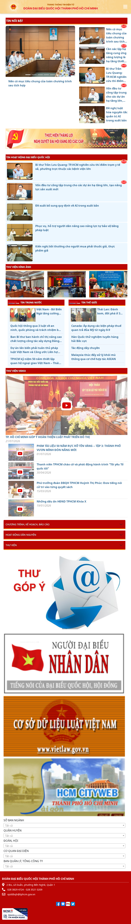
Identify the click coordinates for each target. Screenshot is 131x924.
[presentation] (7, 284)
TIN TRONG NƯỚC (31, 302)
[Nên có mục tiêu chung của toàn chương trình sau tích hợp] (28, 75)
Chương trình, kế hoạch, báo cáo (27, 524)
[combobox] (64, 825)
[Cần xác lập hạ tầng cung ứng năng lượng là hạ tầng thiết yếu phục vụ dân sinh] (34, 75)
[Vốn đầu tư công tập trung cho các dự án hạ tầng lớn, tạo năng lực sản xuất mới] (46, 75)
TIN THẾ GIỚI (89, 302)
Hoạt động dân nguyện (21, 534)
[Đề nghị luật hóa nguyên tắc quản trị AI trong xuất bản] (52, 75)
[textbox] (64, 825)
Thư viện (11, 545)
